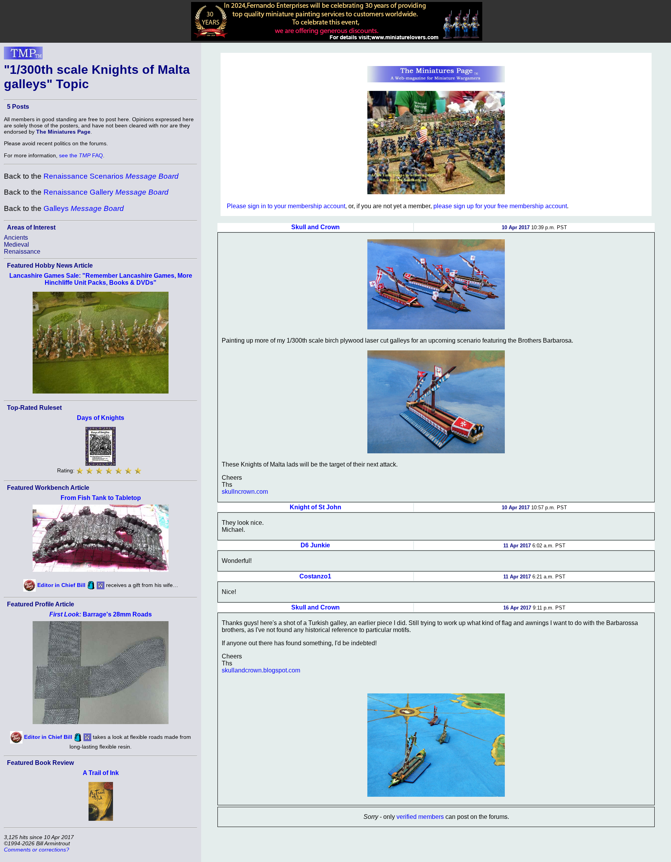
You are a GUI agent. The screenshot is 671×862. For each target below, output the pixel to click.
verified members (420, 816)
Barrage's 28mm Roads (100, 614)
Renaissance (22, 251)
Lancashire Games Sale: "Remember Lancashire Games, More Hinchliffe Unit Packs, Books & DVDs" (100, 279)
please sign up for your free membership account (500, 206)
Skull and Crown (315, 227)
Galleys (83, 208)
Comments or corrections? (36, 849)
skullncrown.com (245, 491)
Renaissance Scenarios (111, 176)
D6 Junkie (315, 545)
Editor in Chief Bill (61, 585)
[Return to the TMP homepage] (23, 55)
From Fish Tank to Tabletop (101, 498)
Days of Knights (100, 417)
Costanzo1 (315, 576)
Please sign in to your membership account (286, 206)
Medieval (16, 244)
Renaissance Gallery (106, 192)
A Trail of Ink (101, 773)
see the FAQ (81, 155)
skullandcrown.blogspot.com (261, 670)
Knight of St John (315, 507)
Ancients (16, 237)
